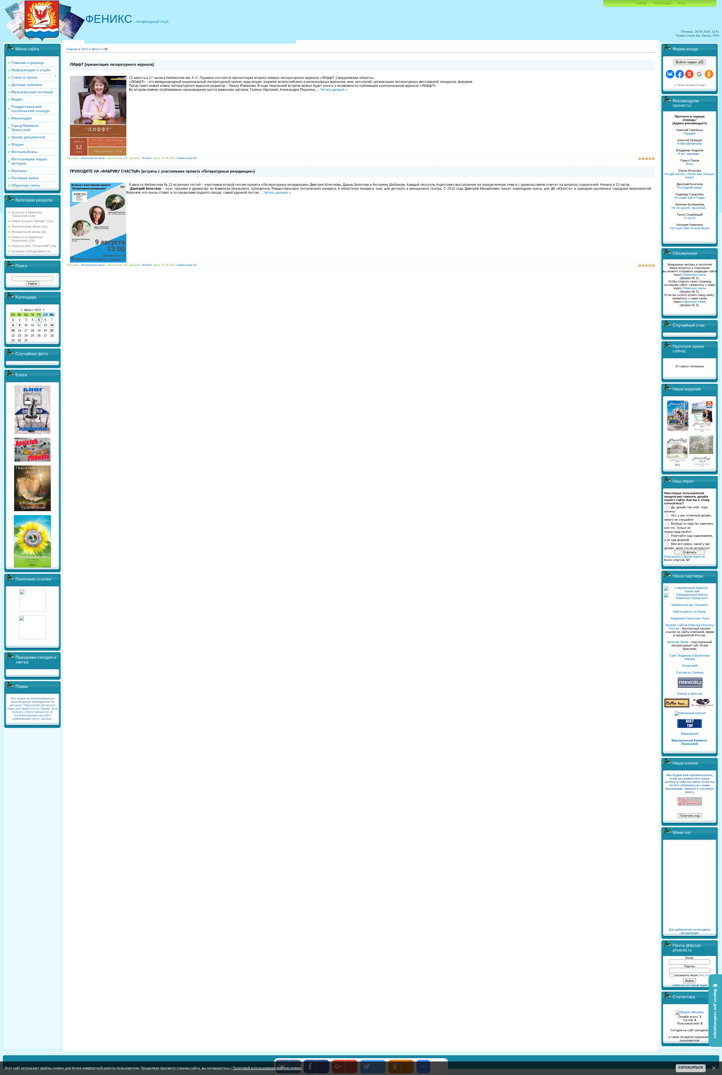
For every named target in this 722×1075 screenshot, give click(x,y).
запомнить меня (685, 975)
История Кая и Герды (690, 197)
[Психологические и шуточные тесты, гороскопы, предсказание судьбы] (32, 610)
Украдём (689, 133)
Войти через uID (689, 62)
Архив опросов (694, 556)
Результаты (672, 556)
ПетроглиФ (689, 665)
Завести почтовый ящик (689, 985)
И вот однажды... (690, 153)
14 (52, 325)
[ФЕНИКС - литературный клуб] (689, 801)
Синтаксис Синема (689, 672)
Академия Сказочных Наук (689, 618)
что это (704, 975)
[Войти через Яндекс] (689, 74)
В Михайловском (689, 143)
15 (13, 330)
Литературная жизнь (26, 226)
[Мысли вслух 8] (677, 465)
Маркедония (689, 733)
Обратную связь (694, 274)
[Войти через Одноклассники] (709, 74)
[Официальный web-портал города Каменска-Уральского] (689, 598)
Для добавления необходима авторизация (689, 931)
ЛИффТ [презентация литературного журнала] (112, 64)
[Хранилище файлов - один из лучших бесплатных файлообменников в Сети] (32, 638)
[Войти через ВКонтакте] (670, 74)
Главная (641, 3)
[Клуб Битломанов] (32, 460)
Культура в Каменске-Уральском (27, 214)
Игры (689, 163)
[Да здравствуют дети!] (702, 706)
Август (96, 49)
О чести (689, 218)
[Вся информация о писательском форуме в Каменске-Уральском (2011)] (32, 510)
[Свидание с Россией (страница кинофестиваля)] (32, 566)
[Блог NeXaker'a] (32, 432)
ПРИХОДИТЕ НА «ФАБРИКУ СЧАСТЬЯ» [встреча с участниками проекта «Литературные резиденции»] (162, 171)
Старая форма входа (689, 85)
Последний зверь (689, 187)
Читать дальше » (333, 90)
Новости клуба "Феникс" (29, 221)
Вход (681, 3)
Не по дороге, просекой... (690, 207)
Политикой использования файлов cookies (267, 1068)
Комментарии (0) (187, 158)
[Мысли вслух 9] (701, 465)
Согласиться (691, 1067)
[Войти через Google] (699, 74)
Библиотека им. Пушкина (690, 604)
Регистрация (662, 3)
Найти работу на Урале (689, 611)
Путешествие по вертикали (689, 228)
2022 (84, 49)
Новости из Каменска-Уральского (27, 238)
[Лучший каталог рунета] (689, 727)
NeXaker (147, 158)
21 (52, 330)
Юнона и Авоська (689, 693)
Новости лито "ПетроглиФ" (31, 246)
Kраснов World (677, 642)
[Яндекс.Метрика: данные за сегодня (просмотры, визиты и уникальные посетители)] (690, 1012)
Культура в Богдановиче (29, 251)
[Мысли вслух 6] (678, 431)
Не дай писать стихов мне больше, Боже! (689, 175)
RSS (716, 35)
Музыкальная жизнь (26, 231)
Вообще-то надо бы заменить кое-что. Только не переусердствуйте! (688, 527)
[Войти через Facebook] (679, 74)
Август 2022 (32, 310)
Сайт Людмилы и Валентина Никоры (690, 657)
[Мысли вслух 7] (702, 431)
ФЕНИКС (108, 19)
